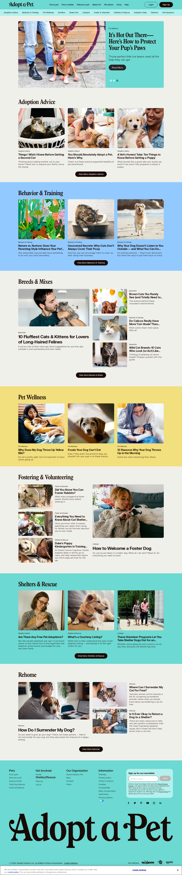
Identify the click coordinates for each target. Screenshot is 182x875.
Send (165, 778)
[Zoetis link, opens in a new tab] (169, 862)
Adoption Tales (140, 12)
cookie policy (13, 872)
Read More (117, 67)
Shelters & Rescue (122, 12)
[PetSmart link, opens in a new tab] (148, 862)
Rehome (154, 12)
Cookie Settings (71, 863)
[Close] (178, 870)
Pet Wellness (48, 12)
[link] (83, 4)
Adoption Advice (11, 12)
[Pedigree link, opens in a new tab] (160, 862)
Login (151, 4)
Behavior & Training (30, 12)
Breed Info (73, 12)
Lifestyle (86, 12)
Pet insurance (168, 12)
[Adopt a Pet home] (21, 4)
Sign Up (166, 4)
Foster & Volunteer (102, 12)
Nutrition (61, 12)
